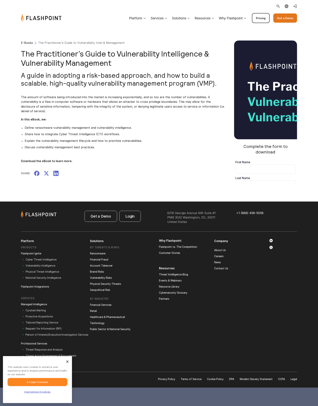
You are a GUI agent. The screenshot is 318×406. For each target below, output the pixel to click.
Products (28, 247)
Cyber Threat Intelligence (41, 259)
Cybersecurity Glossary (173, 292)
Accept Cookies (37, 382)
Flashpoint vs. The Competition (178, 246)
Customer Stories (169, 252)
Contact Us (221, 268)
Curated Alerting (36, 310)
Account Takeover (101, 265)
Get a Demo (285, 18)
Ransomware (97, 253)
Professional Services (34, 343)
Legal (294, 379)
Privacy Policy (166, 379)
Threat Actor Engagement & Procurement (51, 355)
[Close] (67, 362)
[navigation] (179, 18)
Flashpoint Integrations (35, 286)
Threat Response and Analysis (44, 349)
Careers (219, 256)
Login (130, 216)
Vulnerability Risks (101, 277)
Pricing (261, 18)
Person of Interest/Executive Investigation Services (57, 334)
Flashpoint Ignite (31, 253)
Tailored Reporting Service (42, 322)
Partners (164, 298)
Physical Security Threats (105, 283)
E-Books (27, 43)
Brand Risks (97, 271)
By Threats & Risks (104, 247)
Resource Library (169, 286)
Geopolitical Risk (100, 289)
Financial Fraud (99, 259)
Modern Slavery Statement (256, 379)
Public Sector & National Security (110, 329)
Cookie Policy (215, 379)
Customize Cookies (37, 391)
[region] (37, 379)
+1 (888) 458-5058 (250, 213)
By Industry (99, 298)
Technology (97, 323)
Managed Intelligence (34, 304)
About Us (220, 250)
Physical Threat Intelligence (42, 271)
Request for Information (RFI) (44, 328)
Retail (93, 310)
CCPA (281, 379)
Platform (135, 18)
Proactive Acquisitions (39, 316)
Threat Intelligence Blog (173, 274)
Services (157, 18)
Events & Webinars (170, 280)
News (217, 262)
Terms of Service (191, 379)
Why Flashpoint (231, 18)
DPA (231, 379)
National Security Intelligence (43, 277)
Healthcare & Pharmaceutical (107, 316)
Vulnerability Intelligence (40, 265)
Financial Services (101, 304)
